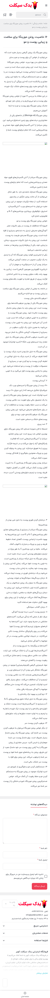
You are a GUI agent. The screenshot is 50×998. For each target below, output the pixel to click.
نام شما (43, 848)
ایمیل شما (42, 860)
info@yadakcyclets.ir (34, 915)
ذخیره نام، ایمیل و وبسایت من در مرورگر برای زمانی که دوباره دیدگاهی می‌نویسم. (24, 876)
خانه (45, 23)
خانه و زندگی (37, 23)
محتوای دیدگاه (40, 815)
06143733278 (37, 911)
